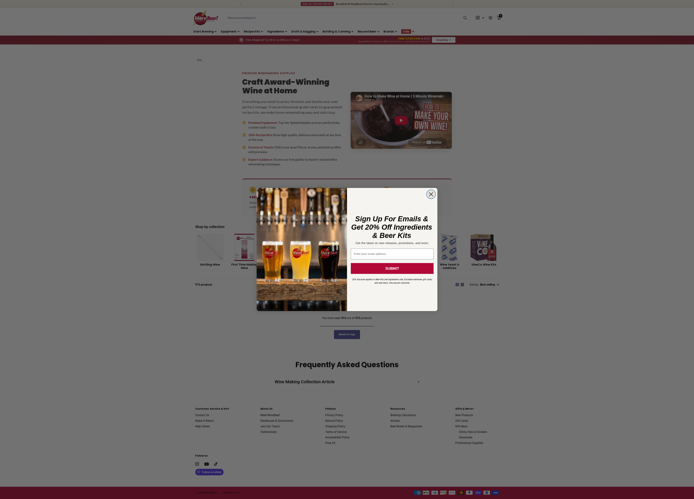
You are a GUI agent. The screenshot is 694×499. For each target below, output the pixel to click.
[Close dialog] (431, 194)
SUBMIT (392, 268)
